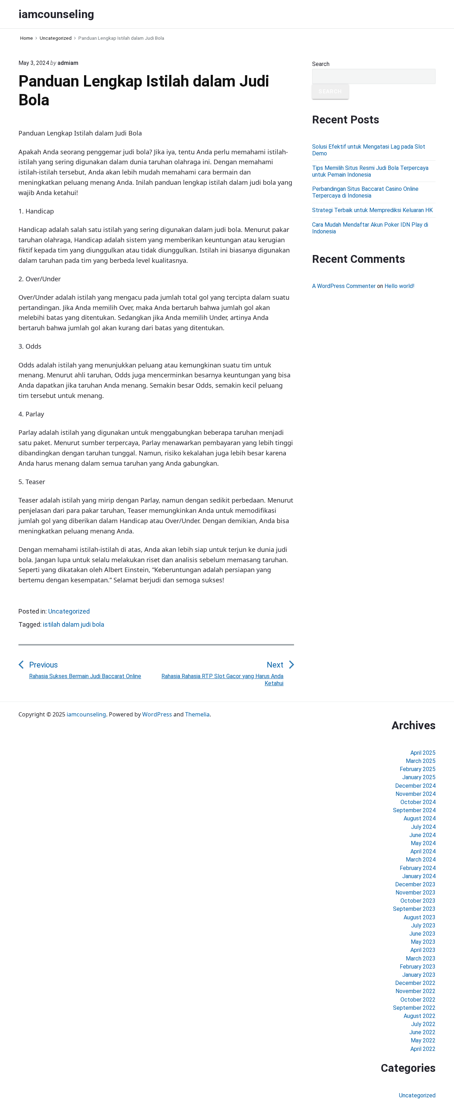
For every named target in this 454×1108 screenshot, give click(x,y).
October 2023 (418, 900)
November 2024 (415, 794)
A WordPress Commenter (344, 286)
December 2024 (415, 785)
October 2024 (418, 802)
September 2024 (414, 810)
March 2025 (421, 761)
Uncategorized (69, 611)
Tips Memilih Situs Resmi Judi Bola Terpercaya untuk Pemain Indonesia (370, 171)
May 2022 (423, 1040)
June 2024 (422, 835)
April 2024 (423, 851)
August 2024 (420, 818)
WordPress (157, 714)
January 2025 (419, 777)
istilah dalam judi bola (73, 624)
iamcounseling (86, 714)
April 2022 (423, 1049)
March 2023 (421, 958)
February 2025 (418, 769)
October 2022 (418, 999)
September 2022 (414, 1007)
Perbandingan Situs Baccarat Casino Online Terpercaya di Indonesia (365, 192)
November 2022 (415, 991)
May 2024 (423, 843)
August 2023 (420, 917)
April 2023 (423, 950)
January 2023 (419, 974)
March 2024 (421, 859)
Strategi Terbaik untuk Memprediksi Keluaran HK (372, 210)
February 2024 (418, 868)
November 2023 (415, 892)
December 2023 (415, 884)
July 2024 (423, 827)
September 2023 (414, 908)
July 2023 (423, 925)
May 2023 (423, 941)
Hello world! (399, 286)
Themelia (197, 714)
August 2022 (420, 1016)
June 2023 (422, 933)
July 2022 (423, 1024)
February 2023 (418, 966)
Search (321, 64)
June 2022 (422, 1032)
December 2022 (415, 983)
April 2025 (423, 752)
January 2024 (419, 876)
